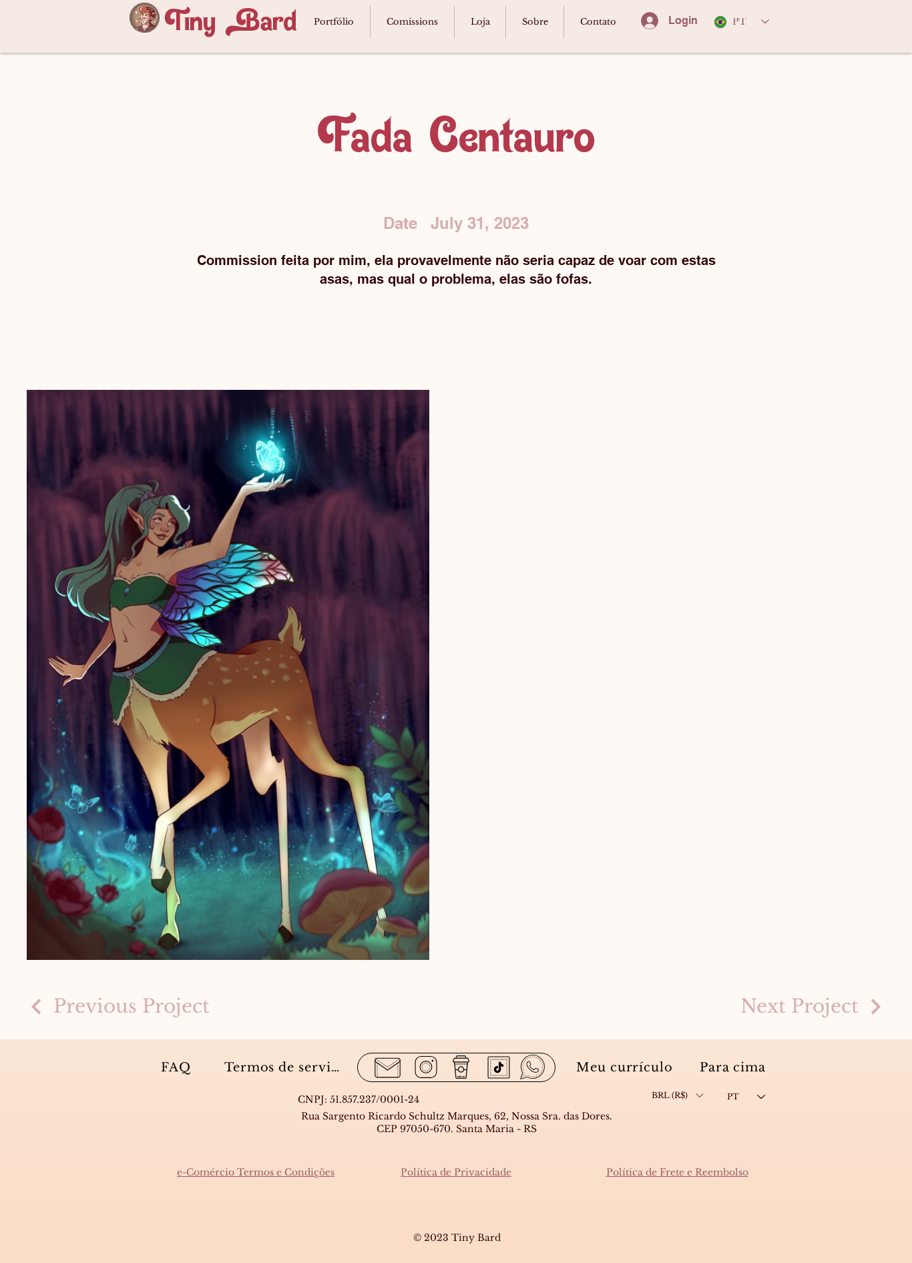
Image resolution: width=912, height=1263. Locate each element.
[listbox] (677, 1095)
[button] (677, 1095)
